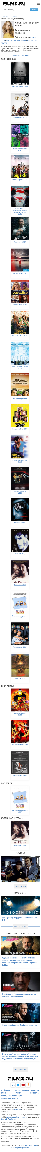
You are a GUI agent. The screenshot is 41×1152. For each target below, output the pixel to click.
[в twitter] (18, 1085)
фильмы (25, 1090)
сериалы (35, 1090)
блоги (3, 1093)
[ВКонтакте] (13, 1085)
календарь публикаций (11, 1095)
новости (16, 1090)
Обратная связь (31, 1145)
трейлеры (5, 1090)
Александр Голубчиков (16, 1117)
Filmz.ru (17, 1109)
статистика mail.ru (9, 1098)
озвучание (11, 40)
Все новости (20, 927)
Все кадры (20, 886)
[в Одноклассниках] (28, 1085)
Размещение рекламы (20, 1148)
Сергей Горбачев (8, 1119)
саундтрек (21, 40)
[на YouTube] (23, 1085)
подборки (34, 1093)
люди (18, 1093)
